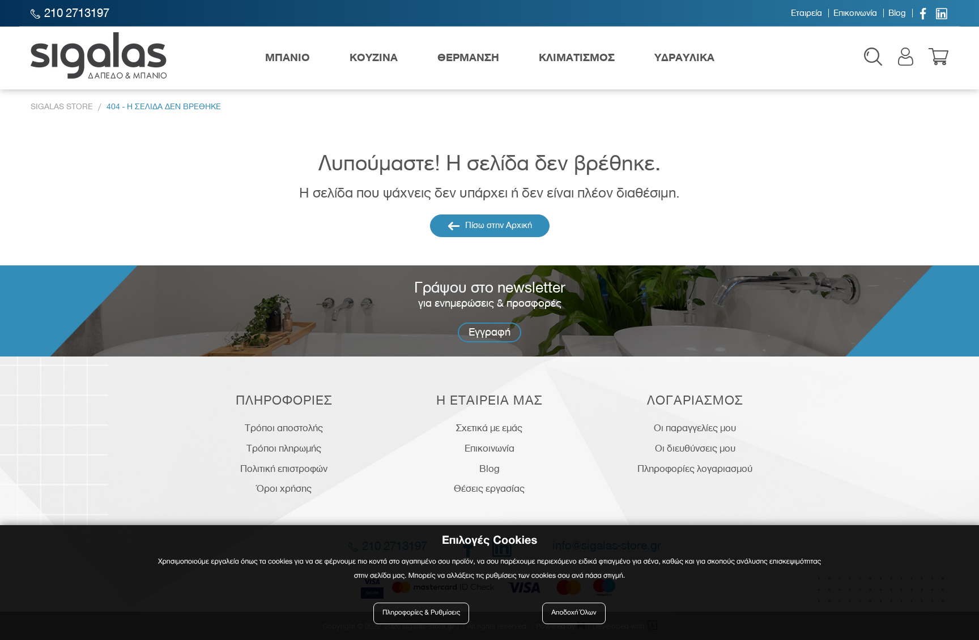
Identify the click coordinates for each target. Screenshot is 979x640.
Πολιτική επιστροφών (283, 468)
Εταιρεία (806, 13)
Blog (897, 13)
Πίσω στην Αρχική (497, 225)
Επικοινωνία (855, 13)
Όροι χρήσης (284, 488)
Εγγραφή (489, 331)
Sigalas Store (62, 106)
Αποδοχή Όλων (574, 613)
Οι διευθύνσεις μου (695, 448)
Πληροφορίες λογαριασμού (694, 468)
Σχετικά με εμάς (489, 427)
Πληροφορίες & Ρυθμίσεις (421, 613)
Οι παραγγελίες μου (695, 427)
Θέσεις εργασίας (489, 488)
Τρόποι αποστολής (284, 427)
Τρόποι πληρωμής (283, 448)
